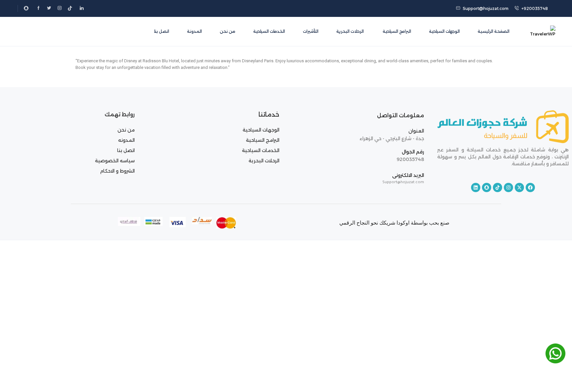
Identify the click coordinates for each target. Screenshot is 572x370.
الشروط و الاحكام (117, 171)
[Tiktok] (497, 187)
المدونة (194, 31)
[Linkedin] (475, 187)
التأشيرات (310, 31)
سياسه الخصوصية (115, 161)
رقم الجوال (413, 152)
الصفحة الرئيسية (493, 31)
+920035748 (534, 8)
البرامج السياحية (396, 31)
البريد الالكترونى (408, 175)
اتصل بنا (161, 31)
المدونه (126, 140)
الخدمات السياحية (269, 31)
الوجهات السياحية (444, 31)
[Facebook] (530, 187)
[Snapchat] (486, 187)
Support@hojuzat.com (485, 8)
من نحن (227, 31)
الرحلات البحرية (350, 31)
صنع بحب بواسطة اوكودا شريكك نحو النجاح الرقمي (394, 222)
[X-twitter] (519, 187)
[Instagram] (508, 187)
